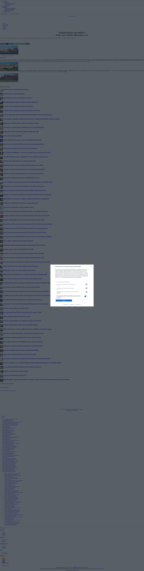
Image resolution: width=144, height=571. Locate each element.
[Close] (91, 267)
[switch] (85, 284)
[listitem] (72, 281)
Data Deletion (65, 304)
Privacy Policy (78, 304)
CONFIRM (64, 300)
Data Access (72, 304)
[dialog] (72, 285)
